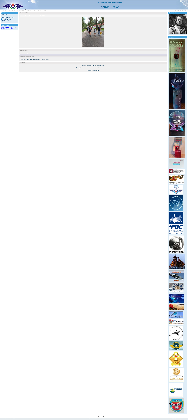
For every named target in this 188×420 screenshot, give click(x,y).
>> (165, 16)
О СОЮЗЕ (10, 10)
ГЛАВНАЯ (4, 10)
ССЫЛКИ (29, 10)
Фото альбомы (24, 16)
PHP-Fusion (9, 419)
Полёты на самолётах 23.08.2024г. (37, 16)
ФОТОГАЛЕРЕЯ (37, 10)
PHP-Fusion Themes (98, 419)
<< (163, 16)
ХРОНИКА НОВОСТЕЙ (20, 10)
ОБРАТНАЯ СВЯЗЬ (7, 19)
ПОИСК (44, 10)
